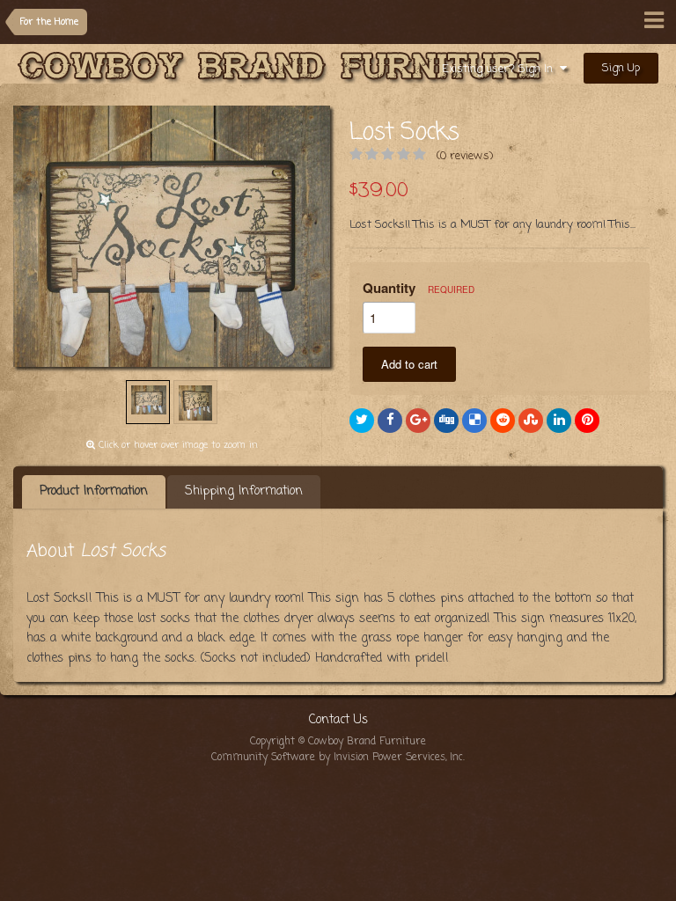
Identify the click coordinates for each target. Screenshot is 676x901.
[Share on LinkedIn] (559, 420)
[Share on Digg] (446, 420)
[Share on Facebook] (390, 420)
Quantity (418, 287)
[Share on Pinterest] (587, 420)
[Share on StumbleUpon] (530, 420)
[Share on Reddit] (502, 420)
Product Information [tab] (94, 491)
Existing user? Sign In (501, 69)
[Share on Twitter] (361, 420)
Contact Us (338, 720)
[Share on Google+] (418, 420)
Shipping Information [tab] (244, 491)
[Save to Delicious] (474, 420)
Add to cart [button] (409, 363)
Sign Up (621, 68)
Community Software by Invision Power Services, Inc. (338, 757)
